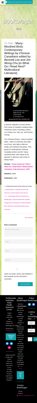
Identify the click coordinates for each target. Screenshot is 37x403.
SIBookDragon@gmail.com (26, 395)
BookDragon (18, 21)
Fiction (13, 193)
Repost (17, 193)
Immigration (8, 203)
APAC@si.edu (10, 330)
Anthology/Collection (14, 196)
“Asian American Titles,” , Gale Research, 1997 (18, 166)
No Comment (29, 217)
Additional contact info (11, 337)
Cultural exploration (18, 199)
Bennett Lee (25, 196)
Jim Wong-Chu (16, 203)
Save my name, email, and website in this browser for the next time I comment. (18, 276)
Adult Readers (10, 189)
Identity (27, 199)
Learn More (20, 375)
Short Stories (24, 193)
